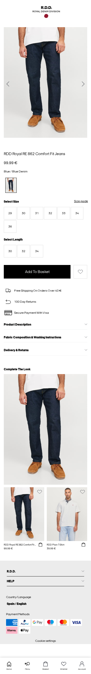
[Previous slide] (8, 84)
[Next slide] (83, 84)
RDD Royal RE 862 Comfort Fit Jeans (34, 154)
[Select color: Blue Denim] (11, 185)
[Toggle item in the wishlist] (80, 272)
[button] (10, 213)
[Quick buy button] (40, 544)
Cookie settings (45, 641)
